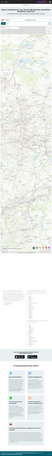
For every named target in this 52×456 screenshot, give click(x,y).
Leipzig (30, 313)
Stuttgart (30, 305)
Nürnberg (30, 316)
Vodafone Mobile (8, 302)
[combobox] (13, 20)
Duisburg (30, 315)
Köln (29, 301)
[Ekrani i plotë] (49, 23)
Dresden (30, 318)
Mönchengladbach (32, 341)
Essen (29, 304)
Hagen (29, 345)
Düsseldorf (30, 308)
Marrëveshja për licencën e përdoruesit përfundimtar (11, 454)
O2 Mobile (7, 304)
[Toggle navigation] (2, 2)
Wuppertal (30, 331)
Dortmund (30, 307)
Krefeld (30, 342)
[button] (2, 28)
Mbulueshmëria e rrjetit (3, 23)
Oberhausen (31, 344)
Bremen (30, 310)
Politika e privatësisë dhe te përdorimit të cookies (25, 452)
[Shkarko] (19, 357)
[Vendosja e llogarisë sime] (50, 2)
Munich (30, 299)
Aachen (30, 339)
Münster (30, 336)
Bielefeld (30, 333)
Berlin (29, 296)
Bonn (29, 334)
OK (48, 453)
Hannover (30, 312)
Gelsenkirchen (31, 338)
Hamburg (30, 298)
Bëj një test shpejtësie (42, 1)
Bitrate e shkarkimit (7, 23)
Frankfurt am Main (32, 302)
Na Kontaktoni (35, 413)
